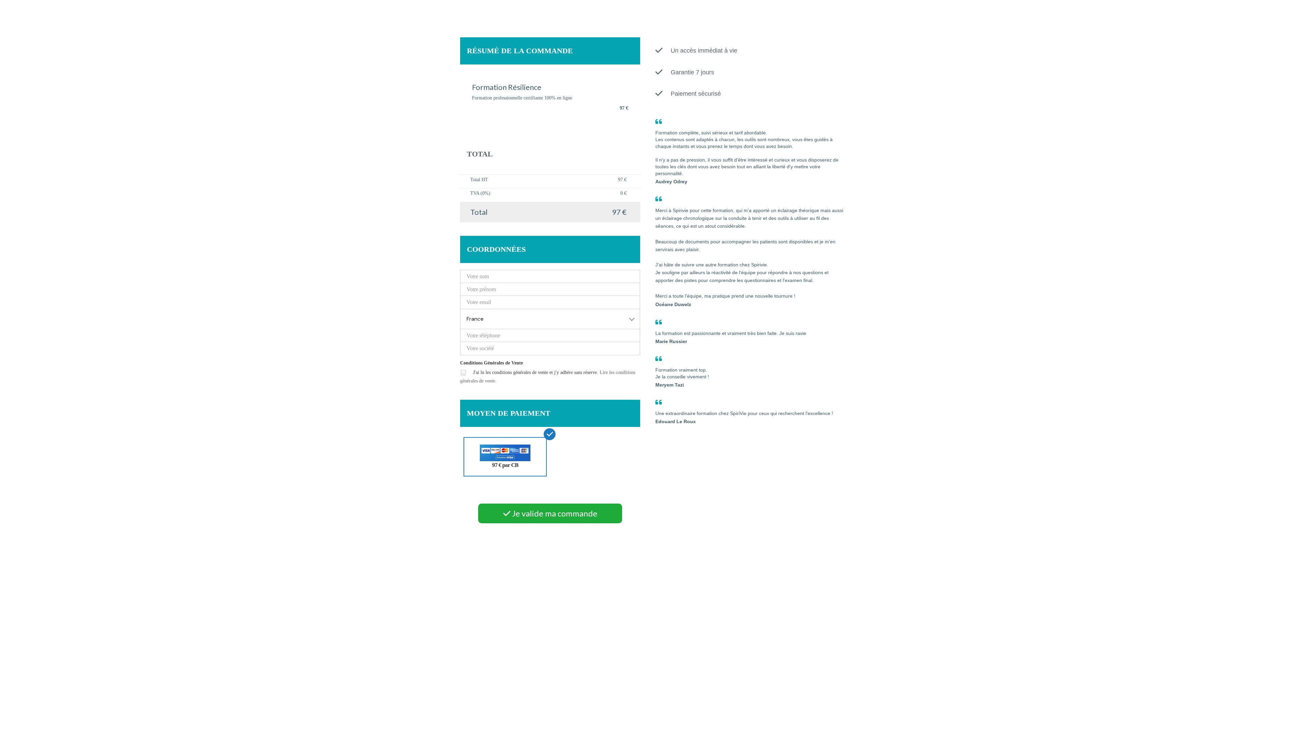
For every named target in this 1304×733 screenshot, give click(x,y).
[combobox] (550, 319)
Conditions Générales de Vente (491, 362)
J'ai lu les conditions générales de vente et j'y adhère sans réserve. (547, 376)
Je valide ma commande (553, 513)
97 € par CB (505, 465)
